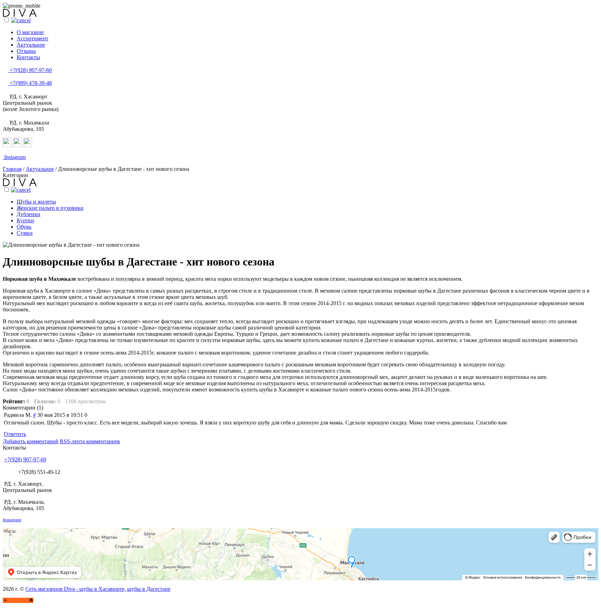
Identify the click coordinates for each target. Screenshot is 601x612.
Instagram (14, 157)
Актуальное (40, 169)
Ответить (15, 434)
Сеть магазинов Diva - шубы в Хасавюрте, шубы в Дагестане (97, 589)
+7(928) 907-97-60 (30, 70)
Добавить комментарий (30, 441)
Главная (12, 169)
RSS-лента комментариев (90, 441)
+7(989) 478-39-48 (30, 83)
